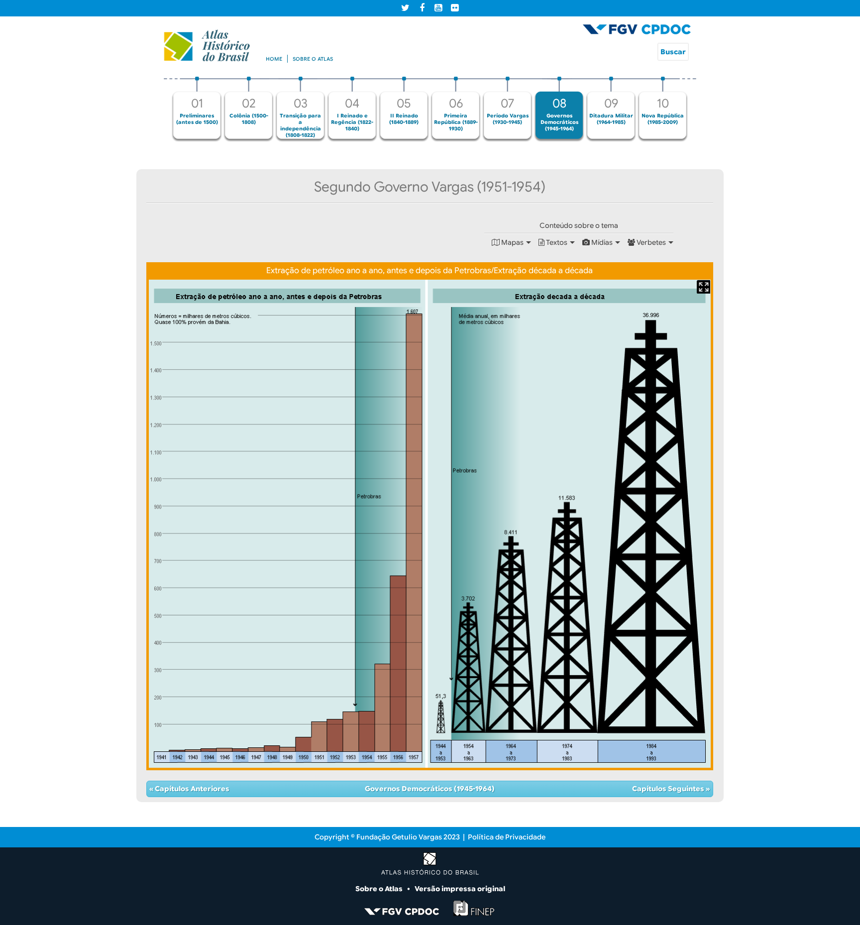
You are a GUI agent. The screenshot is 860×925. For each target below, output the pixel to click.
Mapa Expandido (703, 287)
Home (274, 59)
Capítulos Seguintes (669, 788)
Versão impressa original (460, 888)
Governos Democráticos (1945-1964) (430, 788)
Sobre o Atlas (379, 888)
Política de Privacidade (506, 836)
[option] (197, 108)
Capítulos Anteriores (191, 788)
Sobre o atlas (313, 59)
